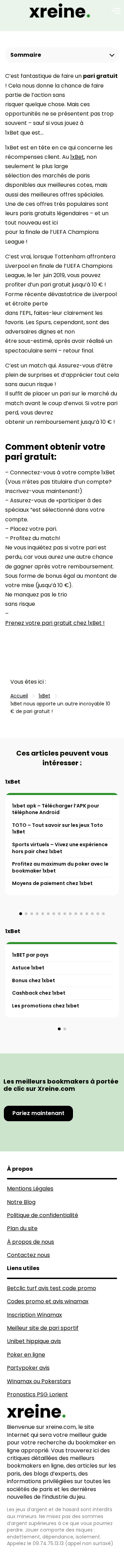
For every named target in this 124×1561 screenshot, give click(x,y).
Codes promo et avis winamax (48, 1301)
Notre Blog (21, 1202)
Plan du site (22, 1228)
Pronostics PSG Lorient (37, 1394)
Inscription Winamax (34, 1315)
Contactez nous (28, 1255)
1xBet (77, 157)
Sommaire (25, 55)
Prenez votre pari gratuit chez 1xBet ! (55, 623)
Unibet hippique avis (34, 1341)
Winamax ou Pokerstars (39, 1381)
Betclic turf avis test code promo (51, 1288)
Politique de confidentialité (42, 1215)
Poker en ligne (26, 1355)
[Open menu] (116, 10)
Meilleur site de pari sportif (43, 1328)
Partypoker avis (28, 1368)
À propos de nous (30, 1242)
